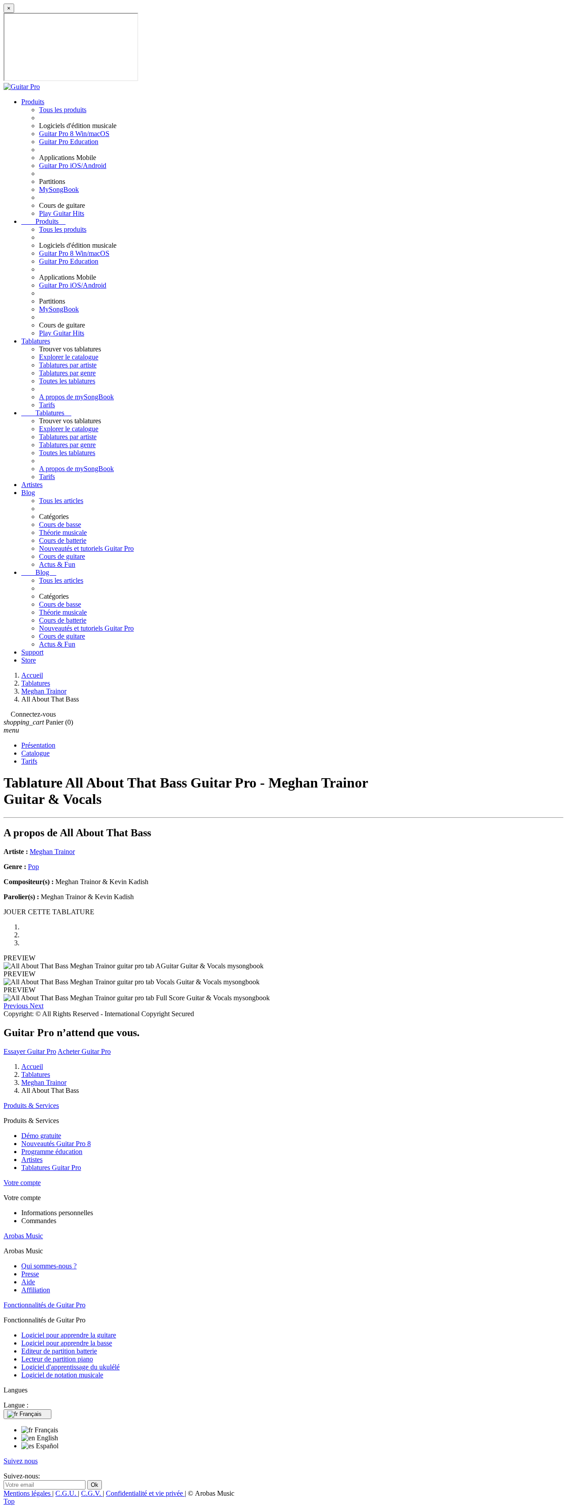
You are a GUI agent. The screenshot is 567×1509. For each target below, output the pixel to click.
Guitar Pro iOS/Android (72, 165)
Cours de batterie (62, 540)
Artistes (32, 484)
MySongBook (59, 189)
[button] (17, 1006)
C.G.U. (66, 1493)
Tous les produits (62, 109)
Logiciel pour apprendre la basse (66, 1343)
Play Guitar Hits (61, 213)
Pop (33, 866)
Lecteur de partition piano (57, 1359)
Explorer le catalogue (68, 357)
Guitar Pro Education (68, 141)
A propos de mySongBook (76, 397)
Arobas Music (23, 1236)
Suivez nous (21, 1461)
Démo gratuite (41, 1135)
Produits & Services (31, 1105)
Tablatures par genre (67, 373)
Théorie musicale (63, 532)
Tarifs (47, 405)
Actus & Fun (57, 564)
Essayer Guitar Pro (30, 1051)
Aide (28, 1282)
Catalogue (35, 753)
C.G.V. (92, 1493)
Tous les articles (61, 500)
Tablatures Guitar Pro (51, 1167)
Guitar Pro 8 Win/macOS (74, 133)
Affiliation (35, 1290)
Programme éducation (51, 1151)
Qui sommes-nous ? (49, 1266)
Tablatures (35, 341)
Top (9, 1501)
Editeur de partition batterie (59, 1351)
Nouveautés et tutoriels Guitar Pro (86, 548)
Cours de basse (60, 524)
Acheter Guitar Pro (84, 1051)
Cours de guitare (62, 556)
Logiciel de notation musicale (62, 1375)
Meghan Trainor (52, 851)
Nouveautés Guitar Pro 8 (56, 1143)
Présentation (38, 745)
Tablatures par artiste (68, 365)
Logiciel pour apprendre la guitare (68, 1335)
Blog (28, 492)
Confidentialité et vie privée (145, 1493)
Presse (30, 1274)
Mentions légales (28, 1493)
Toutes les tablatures (67, 381)
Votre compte (22, 1182)
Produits (32, 101)
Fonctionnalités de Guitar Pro (44, 1305)
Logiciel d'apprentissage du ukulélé (70, 1367)
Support (32, 652)
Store (28, 660)
